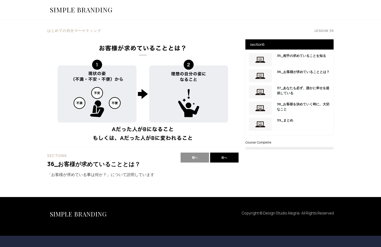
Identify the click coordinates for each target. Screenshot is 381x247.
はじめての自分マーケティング (74, 30)
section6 (57, 155)
